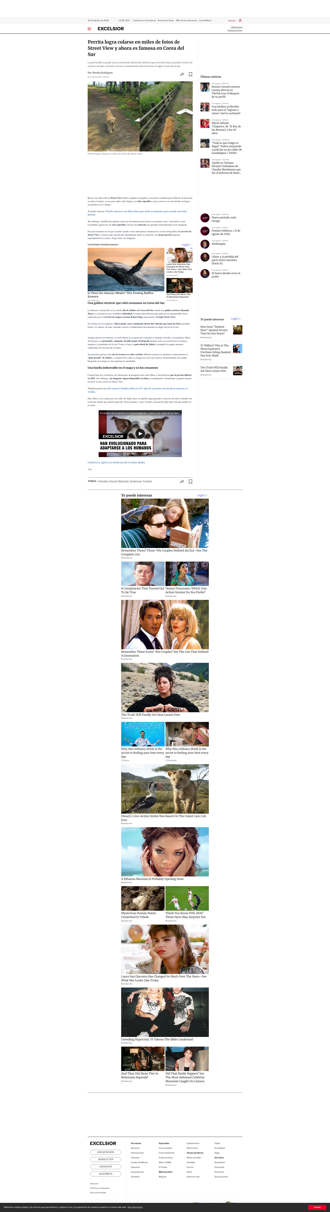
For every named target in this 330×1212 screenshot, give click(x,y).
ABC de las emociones (186, 20)
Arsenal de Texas (166, 20)
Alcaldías (191, 1162)
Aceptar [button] (317, 1207)
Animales (103, 481)
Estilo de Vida (193, 1176)
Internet (113, 481)
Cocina (190, 1167)
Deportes (135, 1167)
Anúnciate (231, 20)
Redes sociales (194, 1157)
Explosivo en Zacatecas (144, 20)
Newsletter (105, 1159)
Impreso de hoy (235, 30)
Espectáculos (137, 1172)
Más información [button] (135, 1207)
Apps (217, 1153)
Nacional (135, 1148)
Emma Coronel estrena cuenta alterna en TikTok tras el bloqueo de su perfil (226, 91)
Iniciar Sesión (105, 1152)
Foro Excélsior (166, 1148)
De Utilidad (219, 1148)
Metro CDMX (165, 1162)
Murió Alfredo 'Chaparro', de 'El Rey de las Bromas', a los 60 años (226, 128)
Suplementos (193, 1143)
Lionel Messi (205, 20)
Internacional (137, 1153)
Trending (147, 481)
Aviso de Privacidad (98, 1193)
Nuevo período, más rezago (224, 219)
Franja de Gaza (166, 1157)
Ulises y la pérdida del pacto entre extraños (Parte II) (225, 260)
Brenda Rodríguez (103, 72)
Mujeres (163, 1176)
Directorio (94, 1184)
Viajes (217, 1143)
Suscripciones (221, 1176)
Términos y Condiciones (99, 1188)
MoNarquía (218, 243)
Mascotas (123, 481)
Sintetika (135, 1176)
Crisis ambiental (166, 1153)
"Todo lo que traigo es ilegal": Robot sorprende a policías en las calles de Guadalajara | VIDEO (227, 148)
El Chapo (163, 1167)
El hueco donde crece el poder (226, 275)
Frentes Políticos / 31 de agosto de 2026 (226, 232)
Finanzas (135, 1157)
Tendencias (136, 481)
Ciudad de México (139, 1162)
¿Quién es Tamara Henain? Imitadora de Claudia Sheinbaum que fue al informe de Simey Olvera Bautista (226, 168)
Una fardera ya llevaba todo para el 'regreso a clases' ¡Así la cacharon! (226, 110)
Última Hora (236, 27)
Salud (189, 1172)
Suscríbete (106, 1174)
